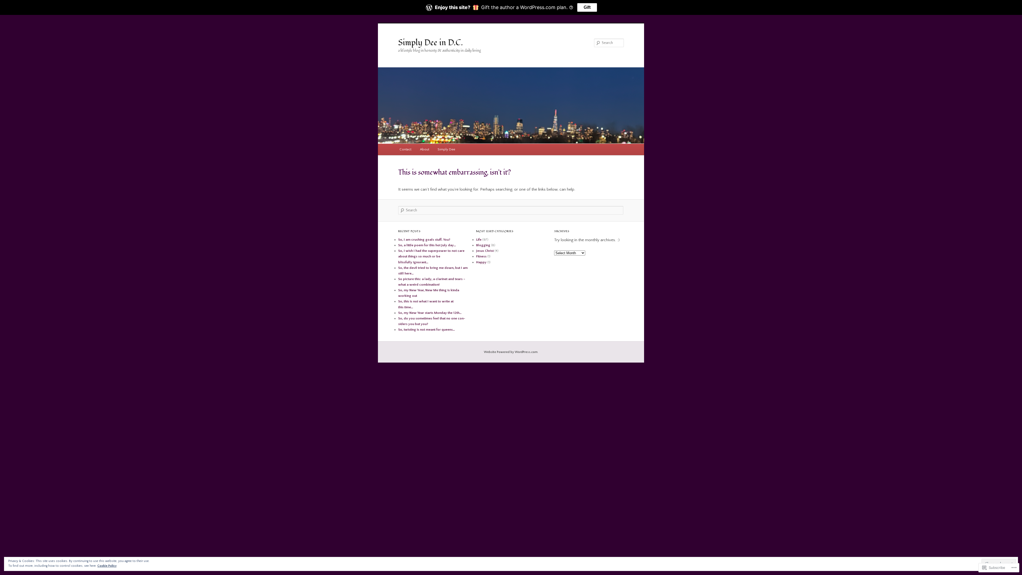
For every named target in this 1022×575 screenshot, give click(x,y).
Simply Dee (446, 149)
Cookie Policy (107, 566)
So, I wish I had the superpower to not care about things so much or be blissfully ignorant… (431, 256)
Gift (587, 7)
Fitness (481, 256)
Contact (405, 149)
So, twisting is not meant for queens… (426, 329)
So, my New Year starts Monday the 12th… (429, 313)
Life (478, 239)
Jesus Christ (485, 251)
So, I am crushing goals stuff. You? (424, 239)
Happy (481, 262)
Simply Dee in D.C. (430, 42)
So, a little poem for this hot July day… (427, 245)
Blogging (483, 245)
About (424, 149)
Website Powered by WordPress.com (511, 352)
